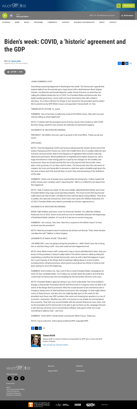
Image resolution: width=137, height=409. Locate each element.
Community (52, 22)
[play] (5, 15)
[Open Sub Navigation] (12, 22)
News (17, 22)
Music (26, 22)
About (102, 22)
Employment (80, 371)
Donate (129, 6)
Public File (79, 366)
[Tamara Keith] (36, 340)
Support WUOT (53, 371)
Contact (113, 22)
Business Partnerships (84, 22)
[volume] (11, 15)
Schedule (6, 22)
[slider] (14, 15)
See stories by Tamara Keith (55, 344)
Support (65, 22)
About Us (51, 366)
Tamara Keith (16, 61)
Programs (38, 22)
